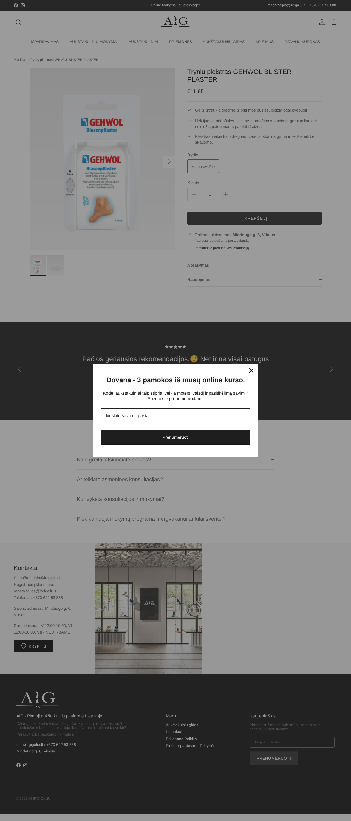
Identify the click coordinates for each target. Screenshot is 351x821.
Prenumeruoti (175, 437)
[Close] (251, 370)
